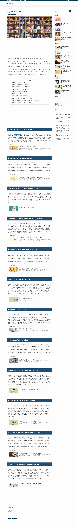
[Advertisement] (29, 47)
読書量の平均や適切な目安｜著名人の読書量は (21, 82)
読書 (12, 14)
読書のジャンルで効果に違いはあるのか (20, 91)
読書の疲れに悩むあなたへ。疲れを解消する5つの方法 (22, 86)
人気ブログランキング (58, 105)
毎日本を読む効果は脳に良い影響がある (20, 95)
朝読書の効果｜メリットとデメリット (19, 93)
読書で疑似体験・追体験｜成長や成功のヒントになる (22, 89)
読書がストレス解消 (18, 223)
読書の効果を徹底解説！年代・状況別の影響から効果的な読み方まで (25, 100)
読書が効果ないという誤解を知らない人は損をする (28, 421)
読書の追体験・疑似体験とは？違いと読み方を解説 (28, 268)
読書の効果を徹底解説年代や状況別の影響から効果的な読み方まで (31, 453)
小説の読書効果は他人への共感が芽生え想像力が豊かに (29, 389)
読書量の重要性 (17, 134)
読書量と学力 (16, 162)
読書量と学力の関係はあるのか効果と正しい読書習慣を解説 (30, 177)
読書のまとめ (34, 74)
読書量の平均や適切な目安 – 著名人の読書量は (28, 146)
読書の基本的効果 (18, 438)
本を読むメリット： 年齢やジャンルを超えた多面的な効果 (30, 483)
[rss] (68, 0)
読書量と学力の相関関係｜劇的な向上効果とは (21, 84)
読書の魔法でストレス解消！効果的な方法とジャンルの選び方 (24, 88)
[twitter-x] (67, 0)
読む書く (9, 14)
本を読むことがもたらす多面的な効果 (21, 469)
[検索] (70, 0)
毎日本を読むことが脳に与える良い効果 (21, 344)
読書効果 (15, 14)
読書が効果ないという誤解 (19, 405)
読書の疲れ (16, 193)
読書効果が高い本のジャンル (19, 284)
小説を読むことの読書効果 (19, 375)
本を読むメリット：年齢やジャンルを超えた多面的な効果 (23, 102)
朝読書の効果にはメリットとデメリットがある (27, 328)
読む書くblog (11, 3)
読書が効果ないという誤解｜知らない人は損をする (22, 98)
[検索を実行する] (70, 11)
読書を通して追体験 (41, 256)
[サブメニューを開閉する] (69, 100)
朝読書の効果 (16, 314)
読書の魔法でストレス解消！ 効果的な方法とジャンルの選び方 (31, 237)
